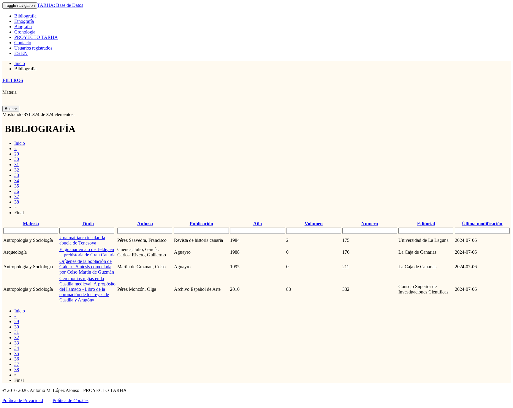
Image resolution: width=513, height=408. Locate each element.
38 (16, 201)
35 (16, 185)
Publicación (201, 223)
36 (16, 191)
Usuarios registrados (33, 47)
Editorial (426, 223)
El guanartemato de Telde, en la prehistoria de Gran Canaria (87, 252)
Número (369, 223)
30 (16, 159)
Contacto (22, 42)
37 (16, 196)
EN (24, 53)
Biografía (23, 26)
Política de (70, 400)
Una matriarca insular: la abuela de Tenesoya (82, 240)
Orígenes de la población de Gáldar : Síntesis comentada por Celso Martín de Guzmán (86, 266)
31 (16, 164)
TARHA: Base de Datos (60, 5)
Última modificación (482, 223)
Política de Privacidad (22, 400)
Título (88, 223)
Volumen (314, 223)
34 (16, 180)
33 (16, 175)
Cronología (24, 31)
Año (257, 223)
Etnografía (24, 21)
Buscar (11, 109)
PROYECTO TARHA (36, 37)
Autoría (145, 223)
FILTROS (12, 80)
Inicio (19, 63)
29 (16, 153)
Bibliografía (25, 15)
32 (16, 169)
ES (17, 53)
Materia (9, 92)
